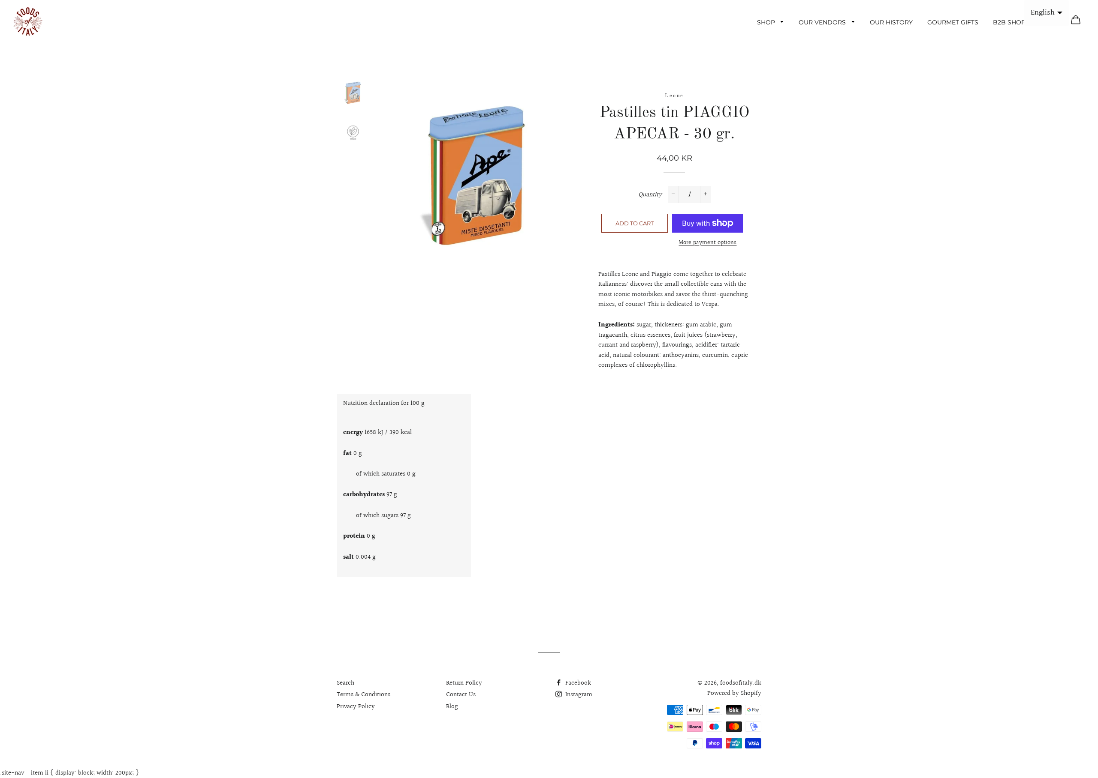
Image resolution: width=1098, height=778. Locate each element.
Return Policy (464, 683)
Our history (891, 22)
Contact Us (461, 695)
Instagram (578, 695)
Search (345, 683)
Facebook (577, 683)
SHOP (767, 22)
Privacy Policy (356, 707)
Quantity (650, 195)
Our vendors (823, 22)
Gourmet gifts (952, 22)
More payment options (707, 243)
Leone (674, 96)
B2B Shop (1009, 22)
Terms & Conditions (363, 695)
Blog (452, 707)
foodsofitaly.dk (740, 683)
